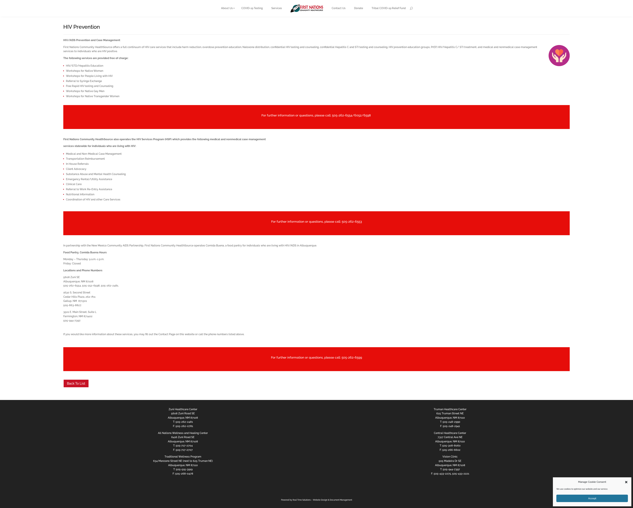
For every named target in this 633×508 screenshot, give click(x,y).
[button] (626, 482)
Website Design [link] (320, 500)
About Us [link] (227, 8)
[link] (307, 8)
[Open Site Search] (411, 8)
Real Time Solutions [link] (302, 500)
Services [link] (276, 8)
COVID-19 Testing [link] (252, 8)
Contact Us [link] (339, 8)
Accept (592, 498)
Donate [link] (358, 8)
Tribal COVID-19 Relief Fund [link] (389, 8)
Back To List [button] (76, 383)
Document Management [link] (341, 500)
